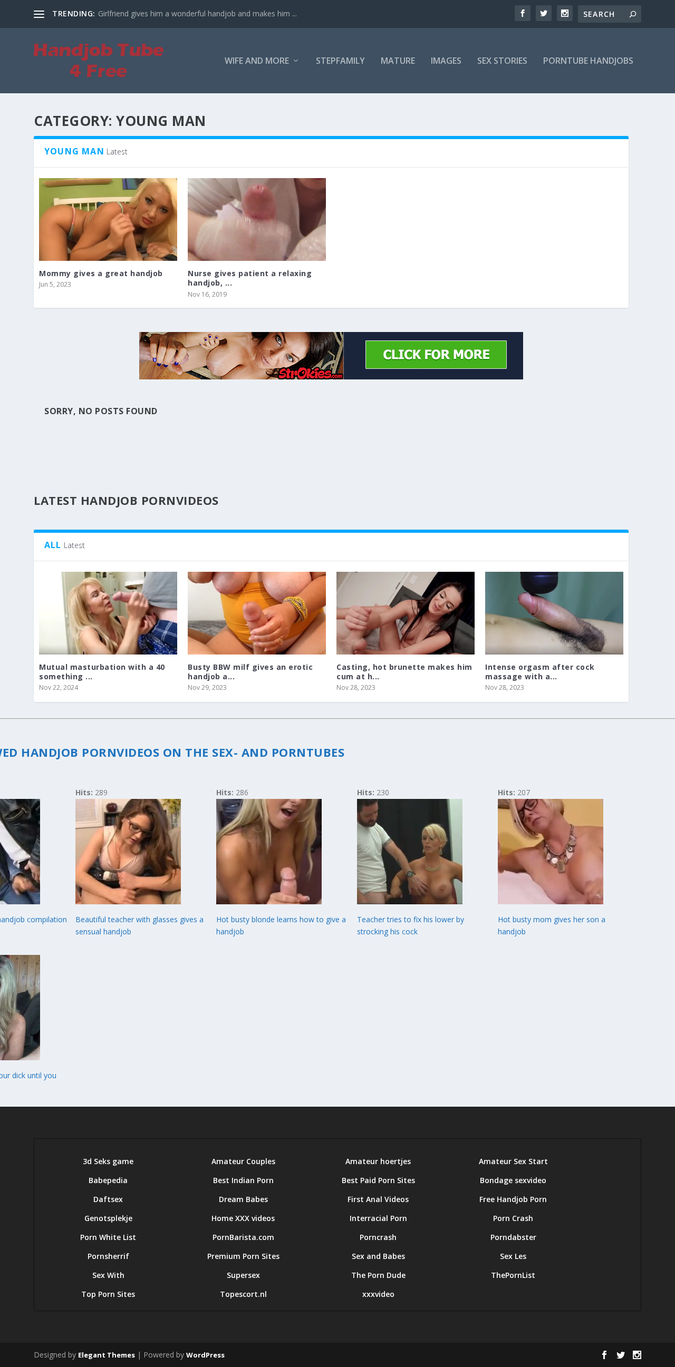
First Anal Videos (378, 1199)
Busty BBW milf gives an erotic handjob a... (250, 671)
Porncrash (378, 1237)
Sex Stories (502, 61)
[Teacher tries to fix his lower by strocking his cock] (409, 901)
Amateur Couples (243, 1161)
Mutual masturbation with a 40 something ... (102, 671)
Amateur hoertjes (378, 1161)
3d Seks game (108, 1161)
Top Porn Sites (108, 1294)
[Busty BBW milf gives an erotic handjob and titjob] (257, 613)
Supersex (243, 1275)
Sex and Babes (378, 1256)
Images (446, 61)
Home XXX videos (243, 1218)
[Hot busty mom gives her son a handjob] (550, 901)
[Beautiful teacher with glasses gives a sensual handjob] (128, 901)
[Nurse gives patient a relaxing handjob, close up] (257, 219)
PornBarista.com (243, 1237)
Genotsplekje (108, 1218)
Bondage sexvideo (513, 1180)
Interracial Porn (378, 1218)
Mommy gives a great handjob (101, 273)
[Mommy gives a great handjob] (108, 219)
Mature (398, 61)
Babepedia (108, 1180)
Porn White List (108, 1237)
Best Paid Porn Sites (378, 1180)
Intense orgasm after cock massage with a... (540, 671)
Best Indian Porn (243, 1180)
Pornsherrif (108, 1256)
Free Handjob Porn (513, 1199)
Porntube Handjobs (588, 61)
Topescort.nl (243, 1294)
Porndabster (513, 1237)
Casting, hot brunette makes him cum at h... (404, 671)
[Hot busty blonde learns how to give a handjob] (269, 901)
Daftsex (108, 1199)
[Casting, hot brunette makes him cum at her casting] (405, 613)
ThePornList (513, 1275)
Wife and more (257, 61)
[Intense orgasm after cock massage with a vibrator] (554, 613)
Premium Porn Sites (243, 1256)
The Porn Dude (378, 1275)
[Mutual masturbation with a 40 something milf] (108, 613)
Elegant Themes (106, 1355)
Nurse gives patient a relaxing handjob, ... (250, 278)
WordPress (205, 1355)
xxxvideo (378, 1294)
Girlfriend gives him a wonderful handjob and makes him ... (197, 13)
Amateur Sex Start (513, 1161)
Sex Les (513, 1256)
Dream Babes (243, 1199)
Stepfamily (340, 61)
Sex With (108, 1275)
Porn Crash (513, 1218)
